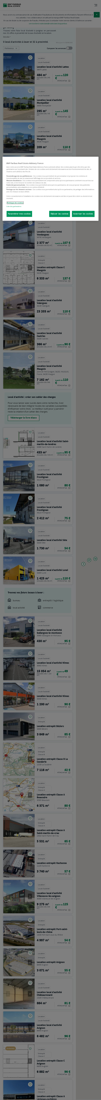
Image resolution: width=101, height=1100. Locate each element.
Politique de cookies (15, 203)
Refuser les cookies (60, 214)
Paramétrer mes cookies (19, 214)
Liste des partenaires (13, 206)
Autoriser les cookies (83, 214)
